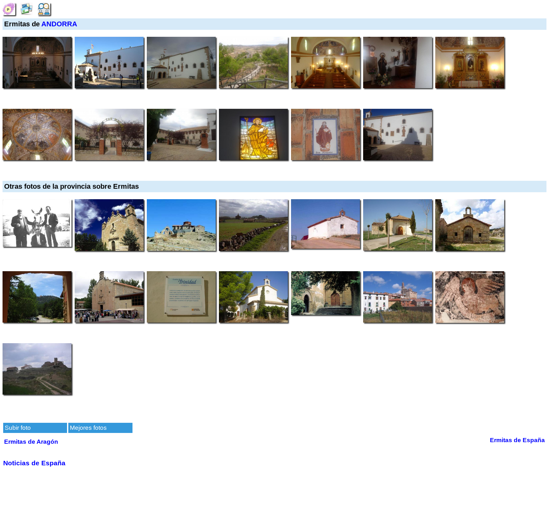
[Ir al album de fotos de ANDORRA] (26, 8)
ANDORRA (59, 24)
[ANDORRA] (9, 8)
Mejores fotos (88, 427)
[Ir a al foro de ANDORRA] (43, 8)
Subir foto (18, 427)
